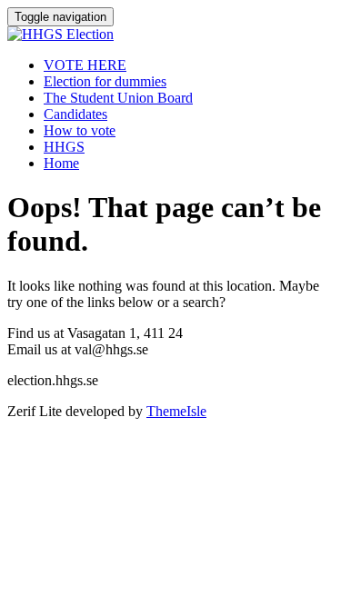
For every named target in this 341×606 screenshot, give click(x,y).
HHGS (64, 146)
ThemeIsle (176, 411)
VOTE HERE (85, 65)
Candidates (75, 114)
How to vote (79, 130)
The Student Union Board (118, 97)
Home (61, 163)
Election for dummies (105, 81)
